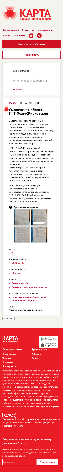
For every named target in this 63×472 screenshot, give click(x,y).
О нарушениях (45, 29)
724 (11, 252)
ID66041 (13, 103)
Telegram (36, 354)
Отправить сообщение (31, 44)
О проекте (20, 35)
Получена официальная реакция (29, 287)
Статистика (28, 29)
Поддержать (31, 54)
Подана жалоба (20, 283)
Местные (17, 273)
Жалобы (6, 35)
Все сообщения (10, 29)
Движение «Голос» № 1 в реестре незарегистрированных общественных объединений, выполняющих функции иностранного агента (31, 422)
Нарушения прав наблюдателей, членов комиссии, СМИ (29, 299)
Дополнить (8, 318)
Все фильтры (18, 89)
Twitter (35, 358)
